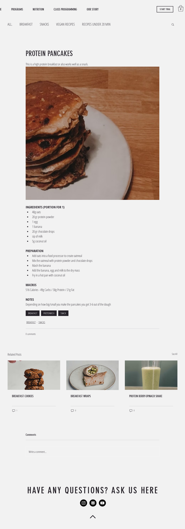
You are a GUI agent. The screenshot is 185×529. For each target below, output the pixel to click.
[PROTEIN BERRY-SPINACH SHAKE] (151, 375)
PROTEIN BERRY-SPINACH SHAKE (145, 396)
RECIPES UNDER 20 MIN (96, 24)
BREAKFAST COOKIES (22, 396)
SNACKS (44, 24)
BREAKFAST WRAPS (81, 396)
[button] (180, 8)
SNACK (63, 313)
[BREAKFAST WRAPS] (92, 375)
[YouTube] (102, 502)
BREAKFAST (26, 24)
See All (174, 354)
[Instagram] (83, 502)
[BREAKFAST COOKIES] (34, 375)
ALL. (10, 24)
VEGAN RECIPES (65, 24)
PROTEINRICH (48, 313)
